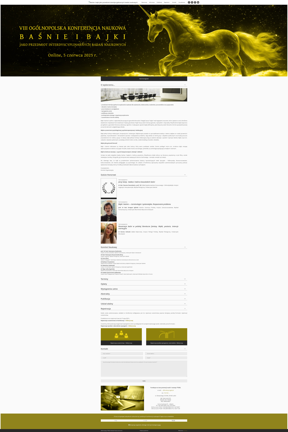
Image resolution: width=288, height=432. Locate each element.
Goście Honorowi (108, 174)
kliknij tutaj (129, 320)
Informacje (152, 2)
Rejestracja (144, 2)
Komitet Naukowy (109, 247)
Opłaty (104, 284)
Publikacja (159, 2)
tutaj (159, 425)
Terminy (104, 279)
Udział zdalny (107, 303)
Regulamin (167, 2)
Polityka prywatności (144, 430)
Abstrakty (105, 293)
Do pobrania (182, 2)
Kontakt (174, 2)
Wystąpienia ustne (109, 289)
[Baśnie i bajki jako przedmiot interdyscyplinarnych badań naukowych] (113, 2)
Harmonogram (144, 79)
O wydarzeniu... (108, 85)
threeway (185, 430)
